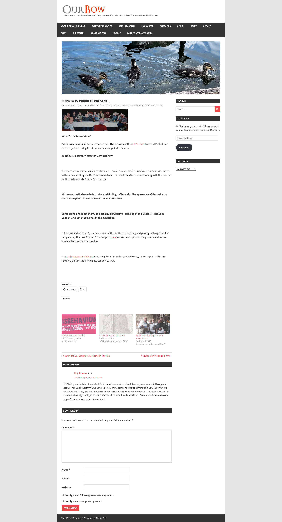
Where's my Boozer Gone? (151, 105)
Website (66, 487)
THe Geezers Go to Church (112, 335)
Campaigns (165, 26)
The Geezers (78, 33)
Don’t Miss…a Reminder (73, 335)
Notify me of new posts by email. (83, 501)
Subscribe (184, 147)
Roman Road (147, 26)
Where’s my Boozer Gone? (139, 33)
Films (63, 33)
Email (66, 478)
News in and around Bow (73, 26)
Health (180, 26)
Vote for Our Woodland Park (155, 355)
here (114, 237)
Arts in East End (127, 26)
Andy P (91, 105)
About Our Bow (98, 33)
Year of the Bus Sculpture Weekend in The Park (86, 355)
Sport (194, 26)
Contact (117, 33)
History (207, 26)
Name (66, 469)
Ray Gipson (80, 373)
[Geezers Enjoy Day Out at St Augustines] (153, 324)
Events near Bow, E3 (102, 26)
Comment (68, 427)
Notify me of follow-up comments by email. (89, 495)
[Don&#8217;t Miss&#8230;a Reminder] (79, 324)
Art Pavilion (137, 144)
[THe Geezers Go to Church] (116, 324)
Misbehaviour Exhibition (79, 256)
